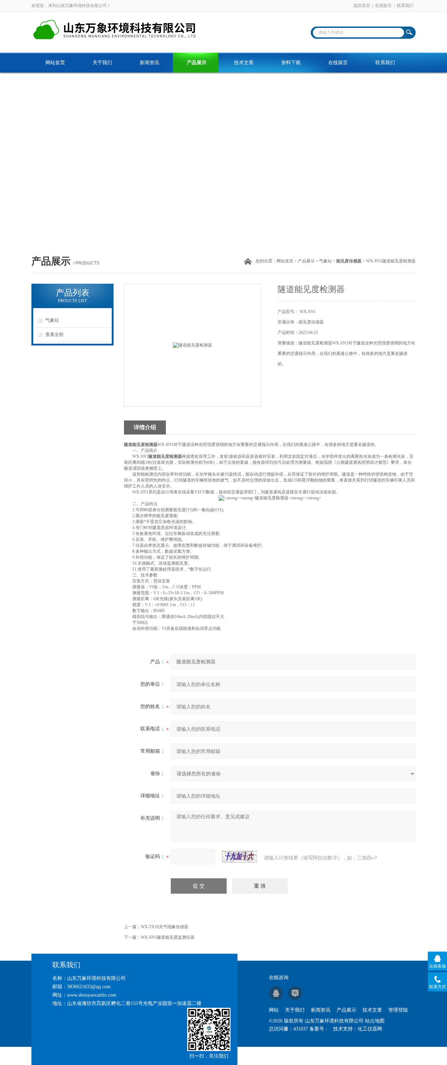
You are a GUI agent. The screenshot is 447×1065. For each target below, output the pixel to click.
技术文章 (244, 62)
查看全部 (54, 334)
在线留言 (383, 5)
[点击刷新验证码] (239, 857)
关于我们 (102, 62)
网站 (274, 1010)
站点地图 (374, 1020)
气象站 (325, 261)
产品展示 (196, 62)
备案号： (319, 1029)
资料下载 (291, 62)
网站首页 (55, 62)
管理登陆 (398, 1010)
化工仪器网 (370, 1029)
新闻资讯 (149, 62)
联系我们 (405, 5)
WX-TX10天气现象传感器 (164, 926)
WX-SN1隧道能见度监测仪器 (168, 937)
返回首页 (361, 5)
